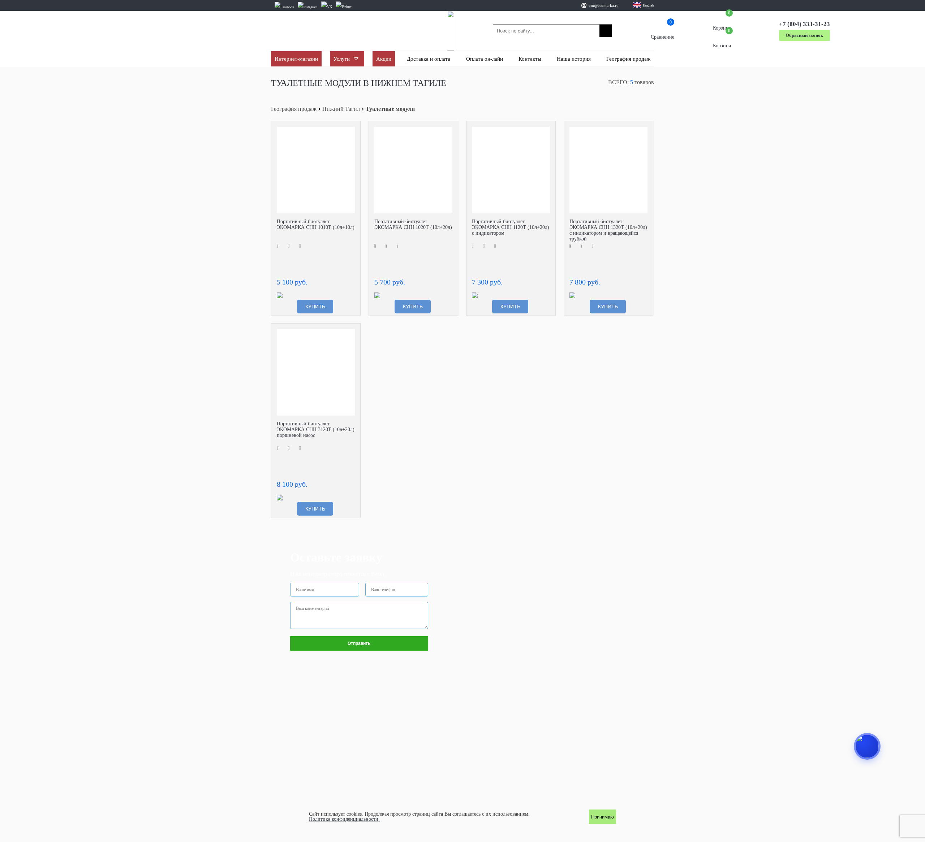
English (648, 5)
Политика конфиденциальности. (344, 819)
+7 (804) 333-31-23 (804, 24)
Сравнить (349, 132)
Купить (315, 306)
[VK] (326, 6)
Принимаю (602, 817)
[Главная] (450, 31)
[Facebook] (284, 7)
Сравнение (662, 31)
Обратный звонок (804, 35)
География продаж (294, 109)
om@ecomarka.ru (604, 5)
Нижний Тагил (341, 109)
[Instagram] (308, 7)
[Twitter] (344, 6)
